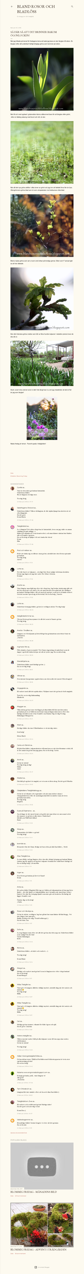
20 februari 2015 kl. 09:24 (25, 739)
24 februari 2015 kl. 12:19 (24, 1128)
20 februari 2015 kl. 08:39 (25, 655)
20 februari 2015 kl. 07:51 (25, 562)
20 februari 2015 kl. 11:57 (24, 923)
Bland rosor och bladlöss (36, 9)
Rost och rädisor (23, 550)
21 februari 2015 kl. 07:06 (25, 1083)
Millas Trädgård (22, 985)
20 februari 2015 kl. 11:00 (25, 850)
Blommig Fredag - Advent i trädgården (38, 1249)
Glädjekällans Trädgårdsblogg (28, 790)
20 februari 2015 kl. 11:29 (24, 905)
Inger (19, 872)
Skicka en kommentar (18, 1133)
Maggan (20, 707)
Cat (18, 1021)
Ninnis (19, 948)
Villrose (19, 676)
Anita (19, 887)
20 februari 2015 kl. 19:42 (25, 1066)
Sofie (19, 929)
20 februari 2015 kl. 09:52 (25, 784)
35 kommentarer (20, 1253)
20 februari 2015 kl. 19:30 (25, 1050)
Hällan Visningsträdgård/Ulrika (28, 1056)
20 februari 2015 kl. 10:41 (24, 837)
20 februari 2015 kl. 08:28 (25, 641)
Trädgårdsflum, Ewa (24, 1101)
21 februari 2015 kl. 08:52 (24, 1095)
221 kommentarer (20, 1196)
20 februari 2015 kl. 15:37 (24, 997)
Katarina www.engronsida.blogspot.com (32, 1072)
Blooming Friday (22, 476)
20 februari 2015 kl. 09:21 (25, 719)
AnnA (19, 760)
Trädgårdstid (21, 526)
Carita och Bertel (23, 745)
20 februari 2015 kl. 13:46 (25, 942)
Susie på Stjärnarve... (24, 811)
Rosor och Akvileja (24, 911)
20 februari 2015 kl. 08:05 (25, 610)
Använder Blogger (44, 1267)
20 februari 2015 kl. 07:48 (25, 520)
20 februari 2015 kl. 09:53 (25, 804)
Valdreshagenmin (23, 1120)
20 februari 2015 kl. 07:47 (25, 501)
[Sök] (72, 6)
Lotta (19, 569)
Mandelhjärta (22, 661)
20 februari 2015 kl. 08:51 (25, 669)
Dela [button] (11, 473)
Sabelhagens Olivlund (25, 508)
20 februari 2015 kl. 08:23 (25, 624)
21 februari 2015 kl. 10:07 (24, 1113)
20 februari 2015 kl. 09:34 (25, 753)
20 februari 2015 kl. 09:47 (25, 772)
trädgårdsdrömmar (24, 616)
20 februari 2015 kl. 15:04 (25, 962)
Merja (19, 829)
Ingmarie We (22, 647)
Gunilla (19, 487)
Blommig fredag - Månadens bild (33, 1192)
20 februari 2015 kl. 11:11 (24, 866)
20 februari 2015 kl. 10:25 (25, 823)
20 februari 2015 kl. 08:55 (25, 682)
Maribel (20, 778)
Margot (20, 968)
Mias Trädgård (22, 856)
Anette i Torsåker (23, 630)
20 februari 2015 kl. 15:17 (24, 978)
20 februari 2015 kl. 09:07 (25, 700)
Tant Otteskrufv (23, 1089)
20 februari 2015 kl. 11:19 (24, 881)
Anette (19, 585)
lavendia (20, 844)
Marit (19, 725)
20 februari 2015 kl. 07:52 (25, 579)
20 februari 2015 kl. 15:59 (24, 1029)
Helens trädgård (23, 1036)
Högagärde (21, 688)
